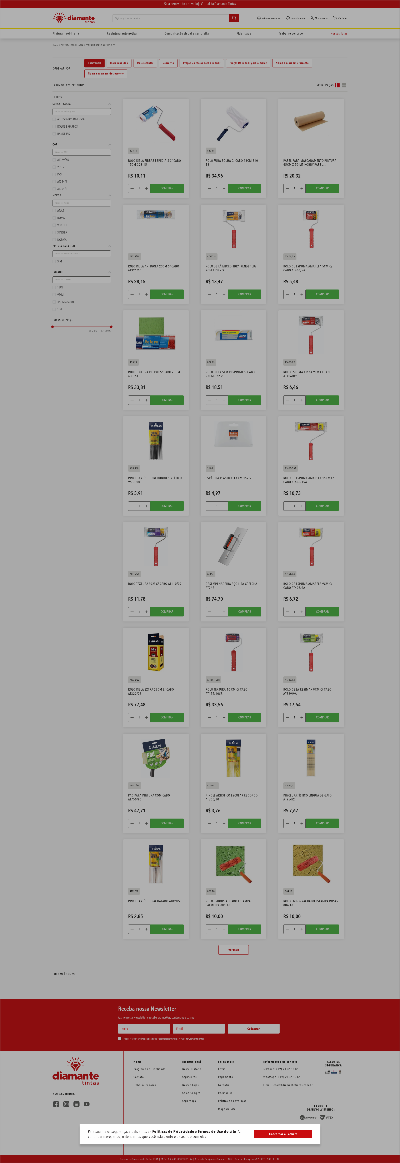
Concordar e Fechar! (283, 1134)
